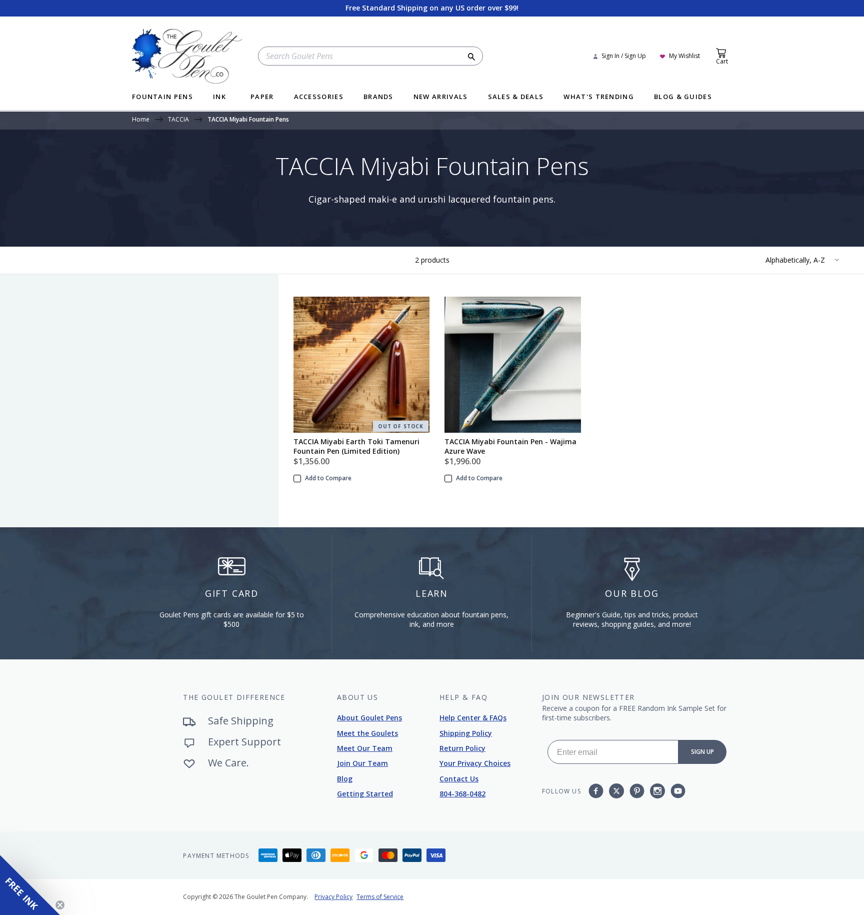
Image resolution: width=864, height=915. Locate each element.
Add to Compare (328, 478)
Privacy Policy (333, 896)
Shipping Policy (466, 733)
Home (141, 120)
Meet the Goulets (367, 733)
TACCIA (178, 120)
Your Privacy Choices (475, 763)
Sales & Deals (516, 97)
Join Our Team (362, 763)
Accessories (319, 97)
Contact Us (459, 778)
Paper (262, 97)
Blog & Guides (683, 97)
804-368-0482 (463, 793)
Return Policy (463, 748)
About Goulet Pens (369, 717)
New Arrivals (441, 97)
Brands (379, 97)
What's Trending (599, 97)
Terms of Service (380, 896)
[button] (30, 885)
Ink (219, 97)
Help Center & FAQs (473, 717)
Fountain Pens (162, 97)
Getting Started (365, 793)
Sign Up (702, 751)
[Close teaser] (60, 905)
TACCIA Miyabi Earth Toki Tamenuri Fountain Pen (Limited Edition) (357, 446)
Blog (344, 778)
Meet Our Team (364, 748)
